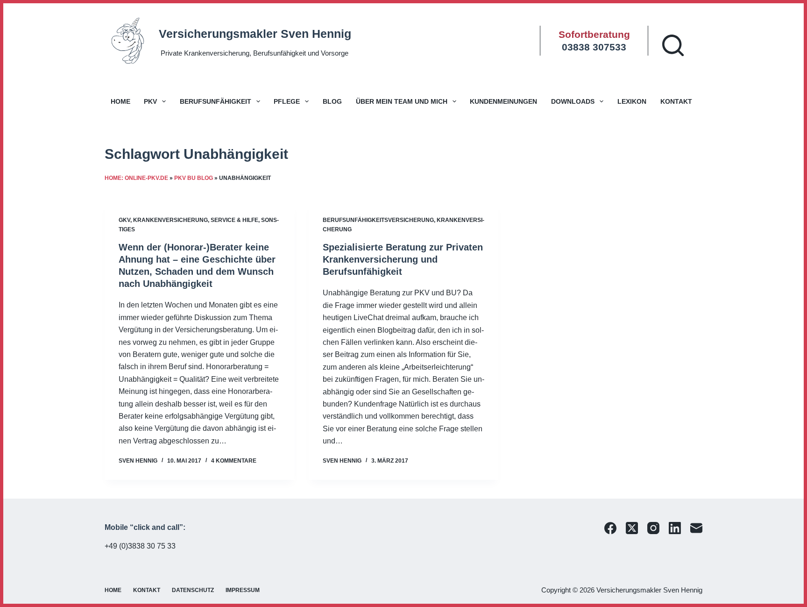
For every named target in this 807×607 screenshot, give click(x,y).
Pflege (287, 101)
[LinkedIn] (675, 528)
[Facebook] (610, 528)
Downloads (573, 101)
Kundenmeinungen (503, 101)
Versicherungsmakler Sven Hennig (255, 33)
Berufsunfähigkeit (215, 101)
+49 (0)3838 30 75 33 (140, 546)
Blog (332, 101)
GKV (124, 220)
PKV (150, 101)
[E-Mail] (696, 528)
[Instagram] (653, 528)
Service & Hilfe (234, 220)
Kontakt (676, 101)
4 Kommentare (233, 460)
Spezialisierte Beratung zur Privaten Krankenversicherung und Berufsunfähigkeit (403, 259)
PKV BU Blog (193, 178)
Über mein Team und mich (401, 101)
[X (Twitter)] (632, 528)
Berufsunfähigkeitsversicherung (378, 220)
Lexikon (631, 101)
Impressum (243, 590)
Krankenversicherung (170, 220)
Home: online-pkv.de (136, 178)
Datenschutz (193, 590)
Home (120, 101)
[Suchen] (673, 45)
